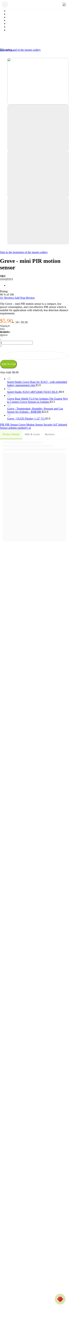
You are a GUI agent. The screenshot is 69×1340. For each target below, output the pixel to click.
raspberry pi (24, 427)
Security (48, 424)
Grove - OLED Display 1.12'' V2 (26, 418)
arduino (13, 427)
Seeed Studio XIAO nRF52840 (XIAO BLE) (33, 391)
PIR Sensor (12, 424)
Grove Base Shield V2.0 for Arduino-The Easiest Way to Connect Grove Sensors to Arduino (37, 400)
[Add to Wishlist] (35, 355)
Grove (22, 424)
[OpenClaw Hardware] (60, 1299)
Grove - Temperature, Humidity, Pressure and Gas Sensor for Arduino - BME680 (35, 410)
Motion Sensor (35, 424)
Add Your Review (25, 297)
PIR (2, 424)
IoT (55, 424)
